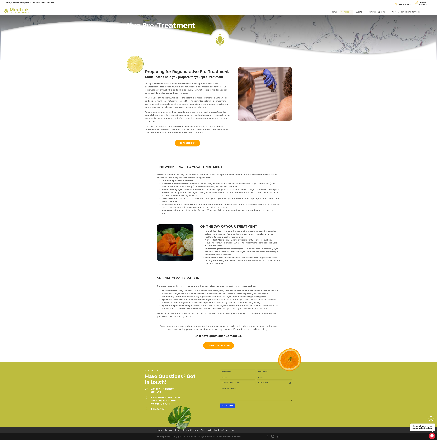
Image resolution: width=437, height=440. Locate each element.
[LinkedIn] (278, 436)
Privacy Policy (163, 436)
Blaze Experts (234, 436)
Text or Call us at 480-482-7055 (39, 2)
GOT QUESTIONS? (187, 143)
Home (334, 12)
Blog (232, 430)
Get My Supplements (14, 2)
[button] (431, 419)
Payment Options (377, 12)
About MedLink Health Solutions (406, 12)
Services (345, 12)
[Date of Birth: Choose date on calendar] (289, 382)
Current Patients (423, 3)
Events (359, 12)
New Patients (405, 4)
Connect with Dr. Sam (219, 345)
